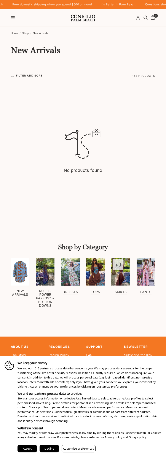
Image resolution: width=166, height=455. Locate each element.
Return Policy (59, 355)
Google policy (137, 437)
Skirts (121, 292)
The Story (18, 355)
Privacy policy (113, 437)
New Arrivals (20, 292)
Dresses (70, 292)
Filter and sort (29, 75)
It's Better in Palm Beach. (113, 4)
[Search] (145, 18)
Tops (95, 292)
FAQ (89, 355)
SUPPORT (94, 346)
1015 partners (42, 368)
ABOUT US (20, 346)
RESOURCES (59, 346)
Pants (146, 292)
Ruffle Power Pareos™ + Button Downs (45, 298)
